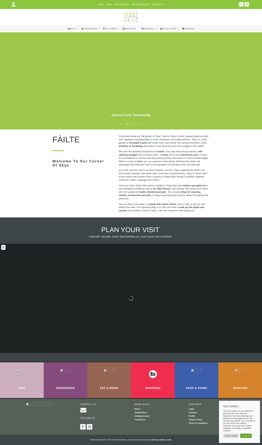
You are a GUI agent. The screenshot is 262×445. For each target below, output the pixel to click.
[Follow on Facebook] (241, 4)
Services (189, 29)
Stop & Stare (169, 29)
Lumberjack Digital (157, 440)
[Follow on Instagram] (247, 4)
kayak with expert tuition (163, 204)
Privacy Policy (195, 419)
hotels (160, 151)
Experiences (90, 29)
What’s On (130, 29)
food (139, 161)
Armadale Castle (138, 143)
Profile (192, 416)
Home (101, 4)
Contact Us (158, 4)
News (109, 4)
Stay (72, 29)
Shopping (149, 29)
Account (193, 412)
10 (141, 123)
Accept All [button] (246, 436)
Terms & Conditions (198, 423)
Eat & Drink (111, 29)
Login (191, 409)
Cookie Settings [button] (231, 436)
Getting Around (140, 4)
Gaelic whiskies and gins (152, 192)
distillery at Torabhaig (130, 146)
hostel (164, 155)
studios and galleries (194, 185)
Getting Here (122, 4)
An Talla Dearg (161, 188)
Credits (168, 440)
